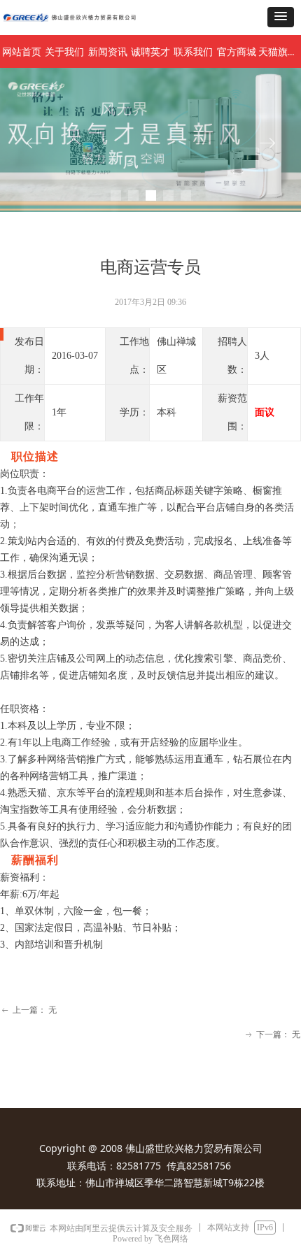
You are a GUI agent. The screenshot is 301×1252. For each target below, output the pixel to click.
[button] (280, 17)
